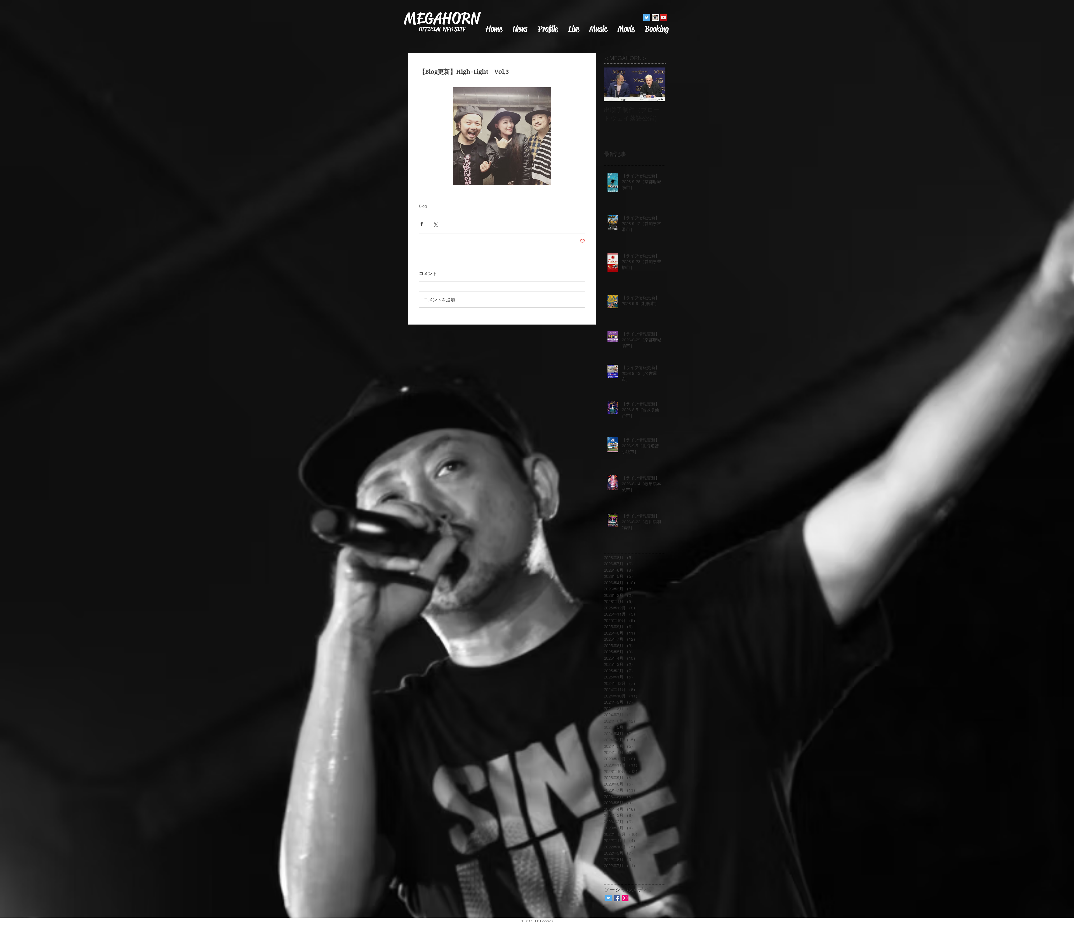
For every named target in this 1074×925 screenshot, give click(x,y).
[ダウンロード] (655, 17)
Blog (423, 206)
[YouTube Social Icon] (663, 17)
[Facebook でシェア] (421, 224)
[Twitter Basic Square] (608, 898)
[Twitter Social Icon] (646, 17)
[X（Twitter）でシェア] (435, 224)
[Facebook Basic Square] (617, 898)
